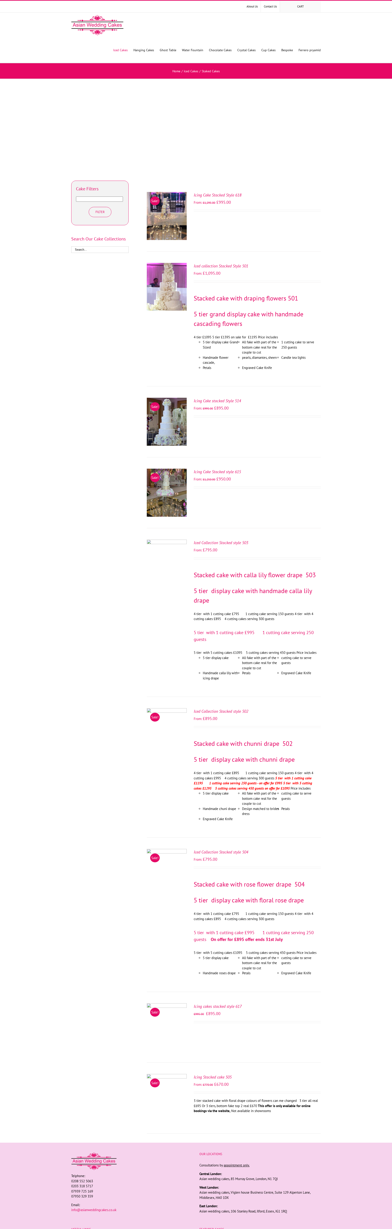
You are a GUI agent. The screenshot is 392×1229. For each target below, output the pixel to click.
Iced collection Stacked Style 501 (221, 266)
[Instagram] (132, 1218)
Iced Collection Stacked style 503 (221, 542)
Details (166, 219)
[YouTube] (138, 1218)
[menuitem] (252, 6)
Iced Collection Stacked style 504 (221, 852)
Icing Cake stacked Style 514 (217, 400)
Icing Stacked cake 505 (213, 1077)
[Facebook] (126, 1218)
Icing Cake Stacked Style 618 (217, 195)
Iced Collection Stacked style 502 (221, 711)
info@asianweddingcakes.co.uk (93, 1210)
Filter (100, 212)
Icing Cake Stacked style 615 (217, 471)
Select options (163, 214)
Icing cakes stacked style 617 (218, 1006)
